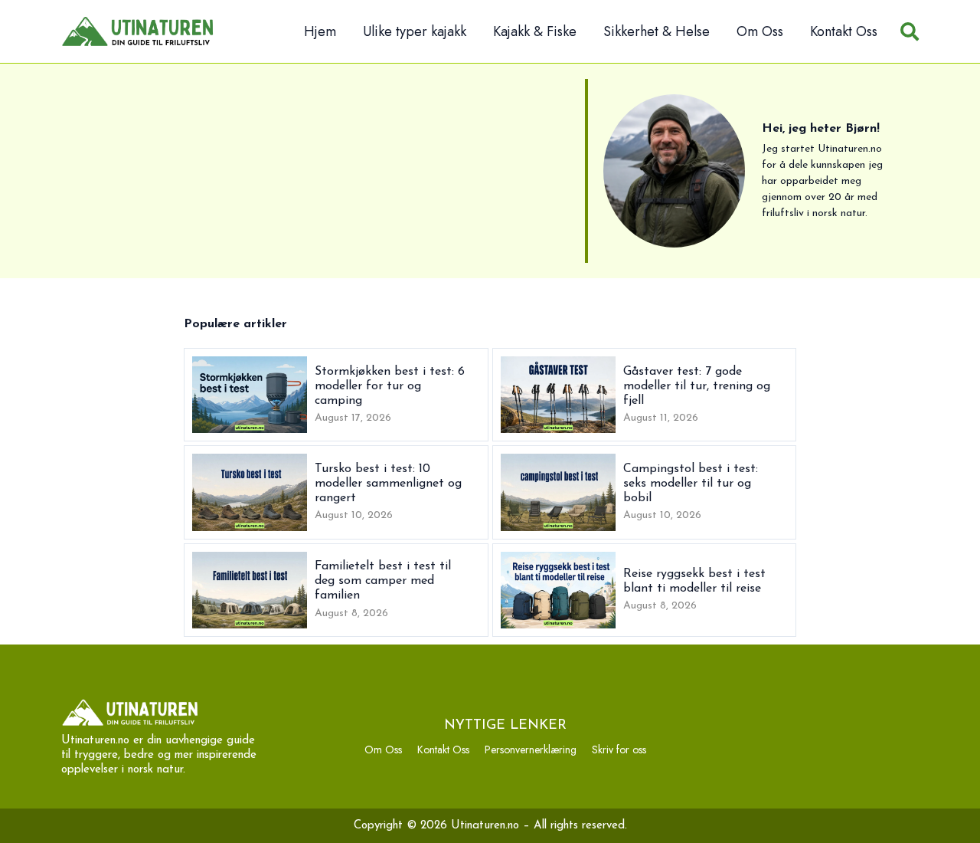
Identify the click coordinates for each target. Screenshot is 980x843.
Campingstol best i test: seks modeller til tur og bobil (690, 483)
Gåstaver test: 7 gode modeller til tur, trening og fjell (696, 386)
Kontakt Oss (843, 31)
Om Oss (760, 31)
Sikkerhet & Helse (656, 31)
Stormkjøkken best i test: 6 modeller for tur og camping (390, 386)
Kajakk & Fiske (535, 31)
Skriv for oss (619, 749)
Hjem (320, 31)
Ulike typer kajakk (414, 31)
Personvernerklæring (531, 749)
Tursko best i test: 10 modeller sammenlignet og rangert (388, 483)
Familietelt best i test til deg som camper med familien (383, 581)
